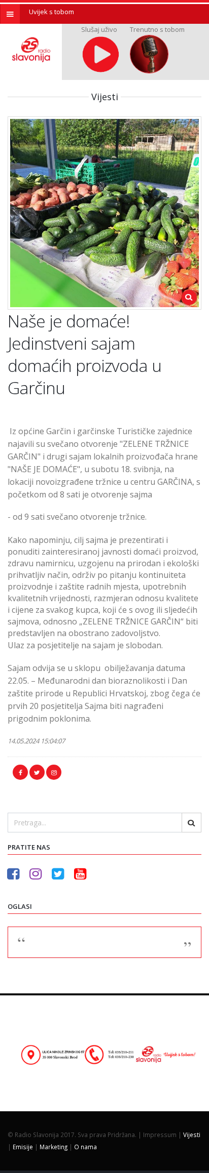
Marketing (53, 1147)
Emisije (23, 1147)
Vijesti (191, 1134)
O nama (85, 1147)
